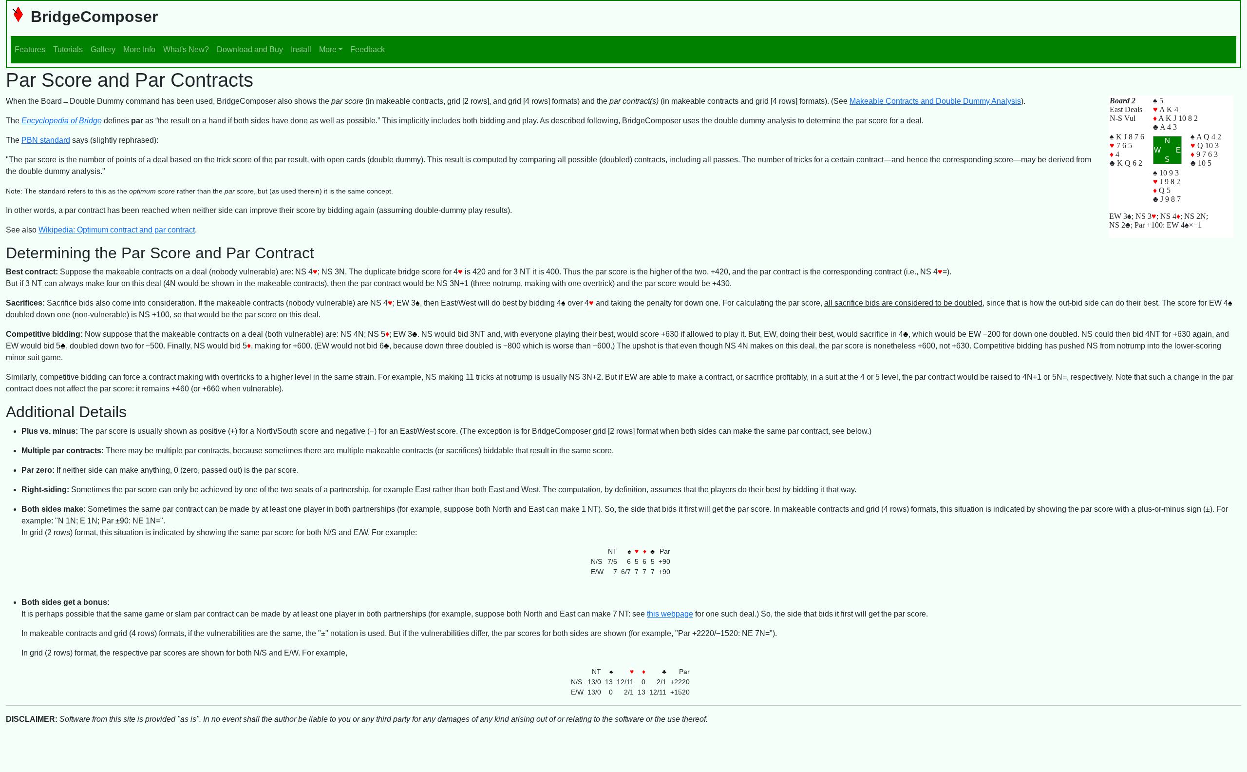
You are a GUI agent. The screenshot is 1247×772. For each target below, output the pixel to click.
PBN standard (45, 140)
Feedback (367, 49)
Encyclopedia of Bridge (61, 120)
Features (30, 49)
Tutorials (68, 49)
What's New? (186, 49)
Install (301, 49)
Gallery (103, 49)
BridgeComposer (92, 16)
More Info (139, 49)
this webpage (670, 614)
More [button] (328, 49)
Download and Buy (250, 49)
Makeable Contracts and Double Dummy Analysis (935, 101)
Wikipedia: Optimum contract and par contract (116, 230)
